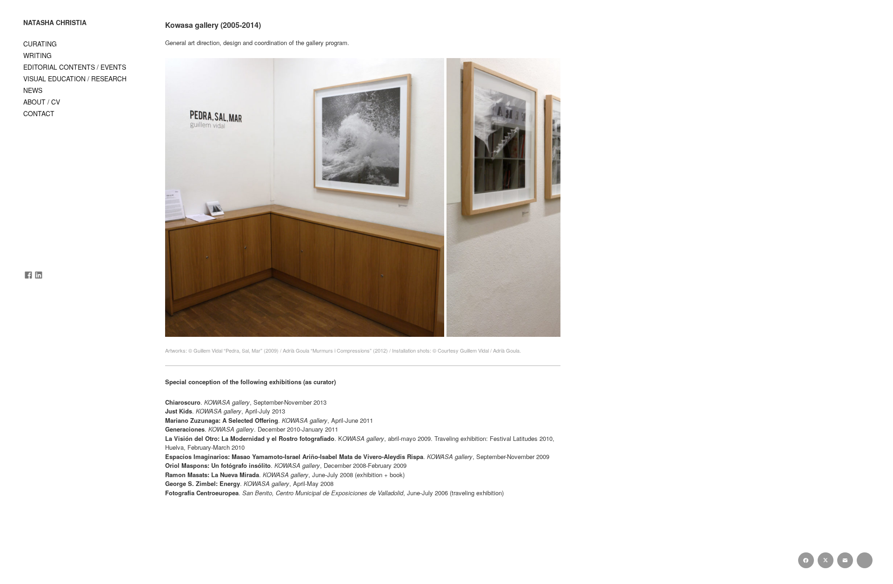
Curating (40, 43)
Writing (37, 55)
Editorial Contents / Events (74, 67)
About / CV (41, 101)
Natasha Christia (55, 22)
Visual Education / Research (75, 78)
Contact (38, 113)
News (32, 90)
